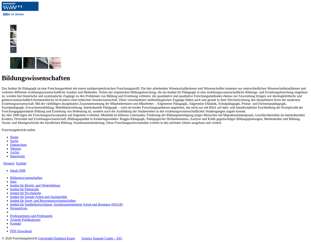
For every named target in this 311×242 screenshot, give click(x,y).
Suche (14, 141)
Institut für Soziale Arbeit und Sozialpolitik (38, 197)
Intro (13, 181)
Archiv (14, 152)
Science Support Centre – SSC (102, 238)
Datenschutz (18, 145)
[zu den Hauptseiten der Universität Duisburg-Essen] (26, 19)
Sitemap (15, 148)
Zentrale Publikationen (25, 219)
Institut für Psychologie (25, 193)
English (21, 163)
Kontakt (15, 223)
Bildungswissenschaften (26, 178)
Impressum (17, 156)
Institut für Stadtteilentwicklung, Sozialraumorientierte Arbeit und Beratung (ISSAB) (66, 204)
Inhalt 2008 (17, 170)
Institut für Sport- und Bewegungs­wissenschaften (43, 200)
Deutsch (8, 163)
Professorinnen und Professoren (31, 216)
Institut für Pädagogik (24, 189)
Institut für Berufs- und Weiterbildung (35, 185)
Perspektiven (18, 208)
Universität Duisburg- (56, 238)
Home (14, 137)
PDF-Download (21, 231)
